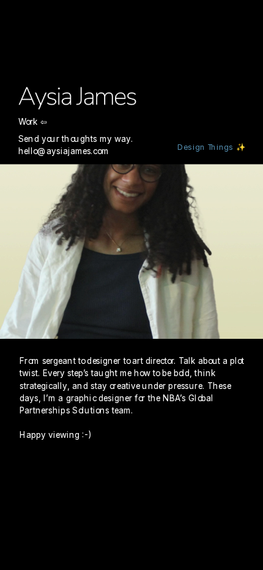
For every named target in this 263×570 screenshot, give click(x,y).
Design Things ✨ (211, 147)
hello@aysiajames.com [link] (63, 150)
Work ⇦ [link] (32, 122)
